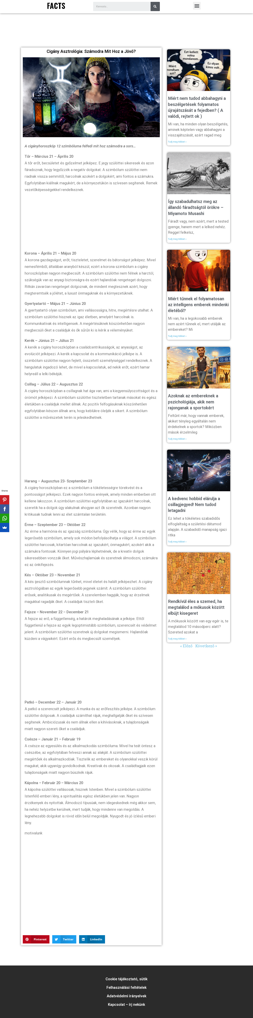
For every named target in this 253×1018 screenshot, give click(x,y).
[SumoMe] (4, 527)
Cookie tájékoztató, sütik (126, 979)
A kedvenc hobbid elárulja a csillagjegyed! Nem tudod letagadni (194, 504)
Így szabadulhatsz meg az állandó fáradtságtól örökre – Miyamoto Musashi (195, 207)
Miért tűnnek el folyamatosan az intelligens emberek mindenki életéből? (198, 304)
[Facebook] (4, 509)
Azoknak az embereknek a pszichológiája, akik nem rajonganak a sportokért (193, 401)
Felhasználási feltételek (126, 987)
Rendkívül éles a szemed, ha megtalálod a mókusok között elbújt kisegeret (196, 607)
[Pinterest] (4, 499)
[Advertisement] (126, 35)
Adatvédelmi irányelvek (126, 996)
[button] (197, 6)
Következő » (206, 645)
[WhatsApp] (4, 518)
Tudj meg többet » (177, 142)
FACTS (56, 5)
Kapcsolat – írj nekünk (126, 1004)
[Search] (155, 6)
